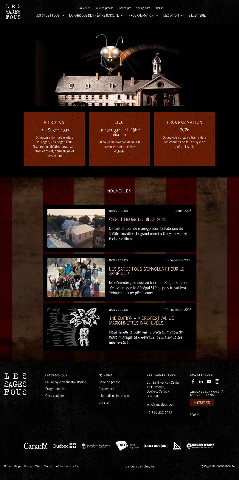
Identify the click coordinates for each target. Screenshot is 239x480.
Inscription (202, 402)
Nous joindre (143, 8)
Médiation (171, 15)
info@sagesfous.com (161, 404)
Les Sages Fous (47, 15)
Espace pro (124, 8)
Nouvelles (84, 8)
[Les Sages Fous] (13, 12)
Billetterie (197, 15)
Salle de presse (104, 8)
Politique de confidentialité (217, 466)
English (194, 414)
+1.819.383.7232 (159, 412)
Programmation (141, 15)
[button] (119, 101)
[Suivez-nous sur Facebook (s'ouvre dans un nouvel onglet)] (193, 381)
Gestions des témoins (139, 466)
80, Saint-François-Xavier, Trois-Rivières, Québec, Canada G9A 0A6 (163, 389)
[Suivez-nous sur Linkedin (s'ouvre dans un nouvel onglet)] (201, 381)
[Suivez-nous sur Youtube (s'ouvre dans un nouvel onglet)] (209, 381)
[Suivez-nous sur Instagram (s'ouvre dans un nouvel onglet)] (217, 381)
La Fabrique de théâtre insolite (94, 15)
